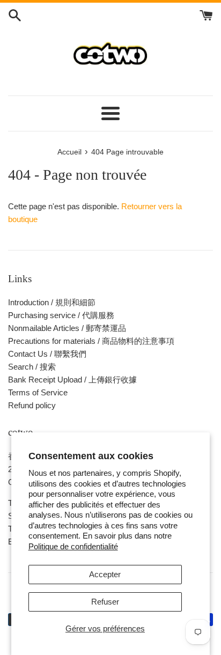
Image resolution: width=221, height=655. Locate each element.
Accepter (105, 574)
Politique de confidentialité (73, 546)
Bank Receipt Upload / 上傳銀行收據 (72, 379)
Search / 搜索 (32, 366)
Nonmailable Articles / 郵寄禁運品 (67, 328)
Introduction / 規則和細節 (51, 302)
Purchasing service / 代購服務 (61, 315)
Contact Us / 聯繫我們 (47, 353)
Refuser (105, 601)
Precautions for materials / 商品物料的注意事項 (91, 340)
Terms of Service (38, 392)
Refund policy (32, 405)
